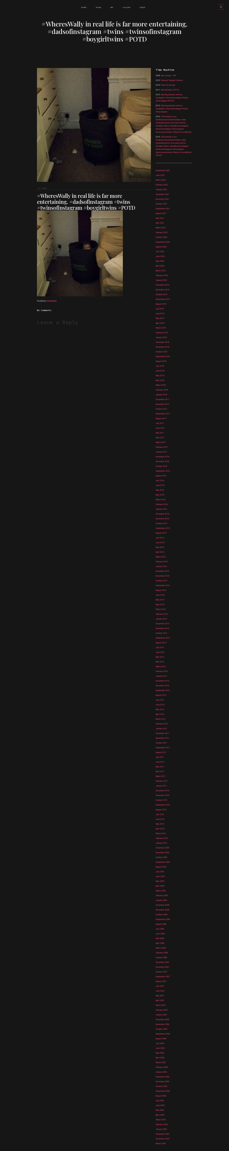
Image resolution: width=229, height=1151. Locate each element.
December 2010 (162, 790)
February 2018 (162, 390)
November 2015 (162, 519)
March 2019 (161, 328)
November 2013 (162, 628)
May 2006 (160, 1053)
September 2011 (163, 748)
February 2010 (162, 838)
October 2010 (161, 800)
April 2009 (160, 886)
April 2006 (160, 1058)
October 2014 (161, 581)
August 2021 (161, 213)
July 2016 (160, 480)
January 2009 (161, 900)
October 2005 (161, 1086)
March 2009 (161, 891)
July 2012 (160, 700)
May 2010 (160, 824)
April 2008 (160, 943)
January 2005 (161, 1129)
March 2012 (161, 719)
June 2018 (160, 371)
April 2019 (160, 323)
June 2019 (160, 313)
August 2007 (161, 981)
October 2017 (161, 409)
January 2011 (161, 786)
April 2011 (160, 771)
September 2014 (163, 585)
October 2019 (161, 294)
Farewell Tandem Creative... (172, 80)
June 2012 (160, 705)
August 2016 (161, 476)
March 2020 (161, 271)
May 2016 (160, 490)
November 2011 (162, 738)
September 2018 (163, 356)
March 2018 (161, 385)
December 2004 (162, 1134)
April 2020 (160, 266)
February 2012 (162, 724)
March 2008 (161, 948)
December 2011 (162, 733)
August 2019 (161, 304)
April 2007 (160, 1000)
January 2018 (161, 395)
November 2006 (162, 1024)
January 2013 (161, 676)
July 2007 (160, 986)
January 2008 (161, 957)
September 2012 (163, 690)
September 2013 (163, 638)
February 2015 (162, 561)
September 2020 (163, 242)
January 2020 (161, 280)
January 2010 (161, 843)
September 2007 (163, 976)
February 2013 (162, 671)
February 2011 (162, 781)
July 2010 (160, 814)
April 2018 (160, 380)
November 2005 (162, 1081)
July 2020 (160, 251)
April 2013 (160, 662)
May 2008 (160, 938)
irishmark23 (51, 301)
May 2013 (160, 657)
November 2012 (162, 685)
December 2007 (162, 962)
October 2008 (161, 914)
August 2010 (161, 810)
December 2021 (162, 194)
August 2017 (161, 418)
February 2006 (162, 1067)
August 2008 (161, 924)
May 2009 (160, 881)
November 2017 (162, 404)
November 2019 (162, 290)
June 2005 (160, 1105)
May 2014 (160, 600)
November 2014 (162, 576)
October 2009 (161, 857)
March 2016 (161, 499)
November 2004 (162, 1139)
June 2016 (160, 485)
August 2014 (161, 590)
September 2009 (163, 862)
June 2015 (160, 542)
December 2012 (162, 681)
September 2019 (163, 299)
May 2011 (160, 767)
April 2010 (160, 829)
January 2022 (161, 189)
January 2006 (161, 1072)
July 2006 (160, 1043)
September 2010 (163, 805)
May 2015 (160, 547)
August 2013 (161, 643)
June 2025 (160, 175)
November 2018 (162, 347)
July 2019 (160, 309)
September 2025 (163, 170)
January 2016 (161, 509)
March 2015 (161, 557)
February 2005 (162, 1124)
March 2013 (161, 666)
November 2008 (162, 910)
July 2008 (160, 929)
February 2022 (162, 185)
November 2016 (162, 461)
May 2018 (160, 375)
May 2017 (160, 433)
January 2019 (161, 337)
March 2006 (161, 1062)
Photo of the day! (168, 85)
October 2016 (161, 466)
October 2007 (161, 972)
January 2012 (161, 728)
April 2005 (160, 1115)
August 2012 (161, 695)
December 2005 (162, 1077)
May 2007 (160, 996)
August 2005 (161, 1096)
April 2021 (160, 223)
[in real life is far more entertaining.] (80, 253)
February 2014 (162, 614)
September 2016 (163, 471)
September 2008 (163, 919)
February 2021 (162, 232)
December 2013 (162, 623)
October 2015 (161, 523)
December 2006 (162, 1019)
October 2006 (161, 1029)
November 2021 (162, 199)
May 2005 (160, 1110)
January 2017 (161, 452)
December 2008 (162, 905)
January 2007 (161, 1015)
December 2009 (162, 848)
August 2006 (161, 1038)
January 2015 (161, 566)
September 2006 (163, 1034)
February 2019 (162, 333)
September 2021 (163, 208)
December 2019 (162, 285)
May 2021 (160, 218)
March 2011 (161, 776)
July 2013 (160, 647)
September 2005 (163, 1091)
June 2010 (160, 819)
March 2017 (161, 442)
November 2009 (162, 852)
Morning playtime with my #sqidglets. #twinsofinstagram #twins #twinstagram (172, 108)
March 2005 (161, 1120)
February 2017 (162, 447)
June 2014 (160, 595)
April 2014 (160, 604)
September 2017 (163, 414)
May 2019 (160, 318)
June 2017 (160, 428)
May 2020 (160, 261)
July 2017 (160, 423)
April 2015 (160, 552)
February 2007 (162, 1010)
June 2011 (160, 762)
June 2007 (160, 991)
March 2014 (161, 609)
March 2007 (161, 1005)
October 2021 (161, 204)
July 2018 (160, 366)
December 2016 (162, 457)
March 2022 (161, 180)
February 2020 (162, 275)
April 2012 (160, 714)
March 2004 (161, 1143)
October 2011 (161, 743)
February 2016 (162, 504)
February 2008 (162, 953)
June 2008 (160, 934)
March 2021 (161, 228)
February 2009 (162, 895)
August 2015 (161, 533)
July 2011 (160, 757)
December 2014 (162, 571)
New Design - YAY (168, 75)
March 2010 (161, 833)
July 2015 (160, 538)
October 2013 (161, 633)
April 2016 (160, 495)
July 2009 (160, 872)
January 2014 (161, 619)
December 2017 (162, 399)
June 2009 (160, 876)
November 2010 (162, 795)
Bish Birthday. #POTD (170, 90)
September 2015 (163, 528)
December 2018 (162, 342)
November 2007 (162, 967)
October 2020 (161, 237)
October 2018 (161, 352)
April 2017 (160, 437)
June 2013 (160, 652)
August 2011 (161, 752)
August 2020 (161, 247)
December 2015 (162, 514)
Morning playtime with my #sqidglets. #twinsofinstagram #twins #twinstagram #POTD (172, 97)
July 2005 (160, 1100)
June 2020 (160, 256)
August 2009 (161, 867)
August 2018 (161, 361)
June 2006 (160, 1048)
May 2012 (160, 709)
